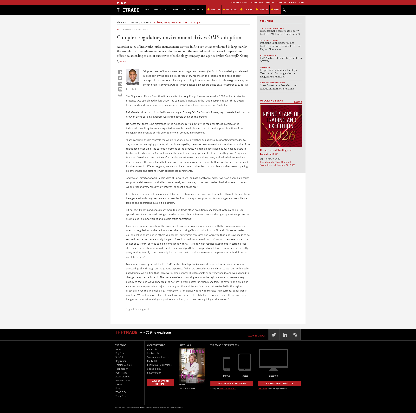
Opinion (263, 9)
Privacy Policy (154, 372)
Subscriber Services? (227, 388)
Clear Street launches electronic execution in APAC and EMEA (279, 87)
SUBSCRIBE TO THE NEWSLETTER (279, 383)
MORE (297, 102)
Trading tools (142, 309)
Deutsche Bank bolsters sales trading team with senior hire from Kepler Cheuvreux (280, 46)
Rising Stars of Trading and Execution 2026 (276, 152)
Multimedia (160, 9)
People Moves (279, 28)
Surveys (247, 9)
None (123, 61)
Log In (301, 2)
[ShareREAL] (133, 84)
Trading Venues (123, 364)
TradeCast (120, 396)
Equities (270, 28)
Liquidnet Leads (257, 2)
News (148, 9)
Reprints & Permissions (159, 364)
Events (174, 9)
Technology (280, 83)
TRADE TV (120, 392)
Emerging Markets (267, 83)
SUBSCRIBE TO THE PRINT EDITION (232, 383)
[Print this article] (120, 94)
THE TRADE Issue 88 (187, 388)
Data (276, 9)
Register (292, 2)
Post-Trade (271, 55)
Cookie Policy (154, 368)
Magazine (231, 9)
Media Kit (152, 360)
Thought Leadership (193, 9)
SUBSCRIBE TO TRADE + (239, 2)
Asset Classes (122, 376)
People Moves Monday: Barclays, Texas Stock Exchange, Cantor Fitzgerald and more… (278, 74)
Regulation (121, 360)
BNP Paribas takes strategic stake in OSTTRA (281, 60)
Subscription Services (158, 357)
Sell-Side (119, 357)
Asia (119, 30)
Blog (117, 388)
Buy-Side (263, 28)
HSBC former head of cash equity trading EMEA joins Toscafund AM (280, 32)
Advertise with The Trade (160, 382)
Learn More (262, 388)
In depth (215, 9)
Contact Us (281, 2)
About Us (270, 2)
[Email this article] (120, 89)
